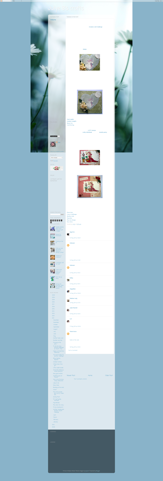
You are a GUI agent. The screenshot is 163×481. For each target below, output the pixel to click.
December (56, 320)
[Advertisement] (89, 364)
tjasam (87, 471)
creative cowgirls (71, 121)
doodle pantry (103, 132)
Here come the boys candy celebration (58, 380)
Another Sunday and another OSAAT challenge (58, 411)
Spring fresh (56, 397)
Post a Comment (73, 350)
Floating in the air (59, 242)
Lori (71, 319)
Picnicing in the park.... (57, 343)
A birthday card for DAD (60, 263)
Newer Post (71, 375)
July (54, 331)
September (56, 327)
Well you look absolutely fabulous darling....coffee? (60, 250)
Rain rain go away (59, 277)
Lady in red (56, 383)
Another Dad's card (58, 338)
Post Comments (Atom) (80, 379)
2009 (53, 427)
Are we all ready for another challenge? (58, 355)
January (55, 422)
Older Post (109, 375)
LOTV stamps (92, 130)
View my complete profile (57, 151)
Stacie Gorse (73, 331)
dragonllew (73, 289)
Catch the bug (70, 125)
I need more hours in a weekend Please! (59, 272)
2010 (53, 425)
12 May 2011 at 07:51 (75, 303)
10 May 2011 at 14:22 (75, 260)
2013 (53, 313)
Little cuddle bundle (58, 368)
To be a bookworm (58, 407)
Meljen (85, 49)
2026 (53, 295)
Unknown (72, 243)
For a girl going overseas (57, 399)
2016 (53, 307)
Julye (59, 142)
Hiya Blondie (56, 403)
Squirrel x (72, 232)
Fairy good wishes (58, 373)
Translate (55, 161)
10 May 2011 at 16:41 (75, 284)
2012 (53, 316)
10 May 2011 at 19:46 (75, 293)
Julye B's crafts (66, 8)
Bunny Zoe (70, 123)
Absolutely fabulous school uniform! (58, 370)
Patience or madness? (59, 256)
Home (90, 375)
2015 (53, 309)
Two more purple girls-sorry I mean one (58, 393)
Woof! (55, 390)
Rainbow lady (70, 216)
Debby (71, 278)
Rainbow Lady (73, 298)
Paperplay (69, 218)
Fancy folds (56, 385)
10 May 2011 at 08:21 (75, 238)
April (54, 415)
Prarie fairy (70, 212)
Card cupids (70, 119)
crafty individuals (87, 132)
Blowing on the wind (58, 387)
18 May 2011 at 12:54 (75, 347)
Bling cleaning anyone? (56, 359)
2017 (53, 304)
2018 (53, 302)
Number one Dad (57, 340)
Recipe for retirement (58, 235)
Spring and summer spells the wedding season (60, 286)
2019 (53, 300)
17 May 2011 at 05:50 (75, 326)
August (55, 329)
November (56, 322)
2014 (53, 311)
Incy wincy (70, 221)
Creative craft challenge (95, 27)
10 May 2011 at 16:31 (75, 273)
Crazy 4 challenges (72, 214)
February (55, 419)
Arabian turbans (57, 362)
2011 (53, 318)
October (55, 325)
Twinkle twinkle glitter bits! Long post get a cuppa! (60, 229)
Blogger (98, 471)
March (55, 417)
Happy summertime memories (58, 351)
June (54, 334)
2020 (53, 297)
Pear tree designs (71, 220)
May (54, 336)
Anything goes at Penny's (57, 376)
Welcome (53, 20)
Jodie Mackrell (73, 308)
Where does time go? (57, 364)
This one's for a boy (58, 405)
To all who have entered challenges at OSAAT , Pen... (58, 347)
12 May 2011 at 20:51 (75, 314)
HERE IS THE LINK (74, 340)
